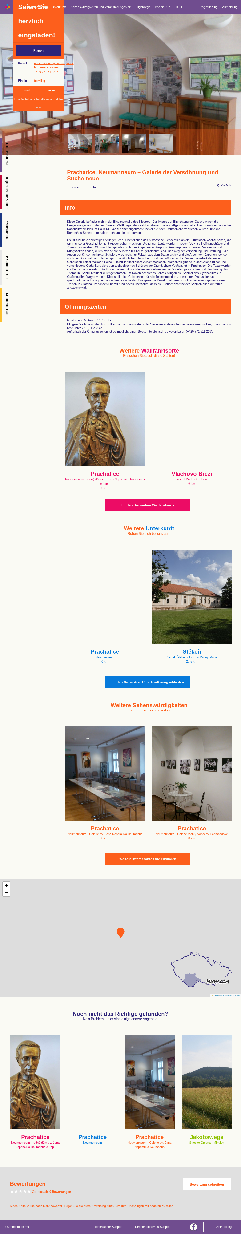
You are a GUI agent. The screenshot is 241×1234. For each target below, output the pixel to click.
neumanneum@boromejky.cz (54, 63)
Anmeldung (229, 7)
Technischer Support (108, 1227)
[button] (121, 933)
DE (190, 7)
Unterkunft (59, 7)
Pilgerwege (142, 7)
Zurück (225, 185)
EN (176, 7)
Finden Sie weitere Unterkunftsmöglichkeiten (148, 682)
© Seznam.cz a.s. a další (230, 995)
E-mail (25, 90)
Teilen (51, 90)
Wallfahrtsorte (37, 7)
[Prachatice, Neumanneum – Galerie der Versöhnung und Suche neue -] (107, 143)
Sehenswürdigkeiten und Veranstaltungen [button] (99, 7)
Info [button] (158, 7)
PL (183, 7)
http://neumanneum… (49, 67)
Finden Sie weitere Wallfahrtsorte (147, 505)
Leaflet (216, 995)
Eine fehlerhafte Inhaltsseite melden (38, 99)
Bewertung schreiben (207, 1184)
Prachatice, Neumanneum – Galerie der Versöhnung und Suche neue (142, 175)
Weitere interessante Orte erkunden (147, 859)
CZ (168, 7)
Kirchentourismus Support (152, 1227)
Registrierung (208, 7)
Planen (38, 50)
